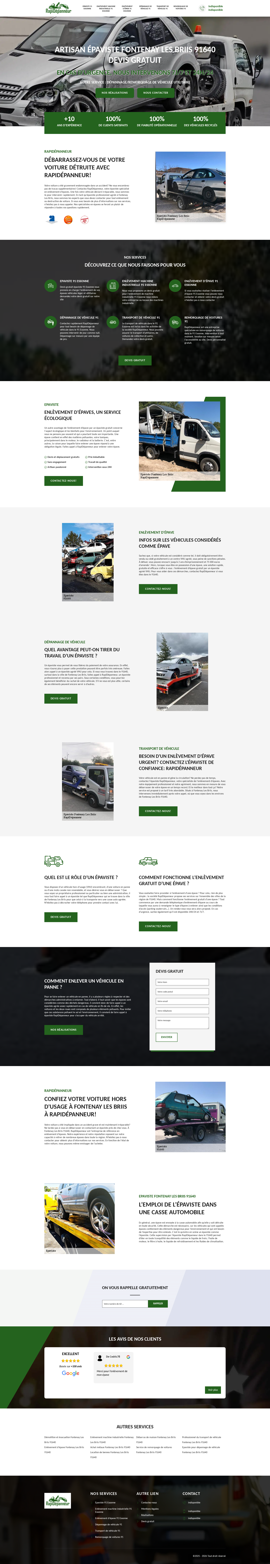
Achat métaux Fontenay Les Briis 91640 (110, 1447)
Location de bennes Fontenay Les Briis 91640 (109, 1455)
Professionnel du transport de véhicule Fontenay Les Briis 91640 (201, 1440)
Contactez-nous (149, 1503)
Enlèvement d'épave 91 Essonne (127, 8)
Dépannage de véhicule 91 (145, 7)
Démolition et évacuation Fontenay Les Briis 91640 (64, 1440)
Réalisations (147, 1515)
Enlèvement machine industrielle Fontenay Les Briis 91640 (112, 1440)
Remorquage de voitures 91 (181, 7)
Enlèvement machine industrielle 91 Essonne (106, 8)
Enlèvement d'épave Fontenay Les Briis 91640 (64, 1450)
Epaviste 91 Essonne (87, 7)
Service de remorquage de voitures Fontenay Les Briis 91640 (154, 1450)
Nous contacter (155, 92)
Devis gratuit (135, 360)
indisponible (215, 6)
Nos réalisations (115, 92)
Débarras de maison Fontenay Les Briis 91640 (156, 1440)
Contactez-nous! (64, 480)
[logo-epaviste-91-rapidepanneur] (58, 8)
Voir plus (213, 1390)
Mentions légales (150, 1509)
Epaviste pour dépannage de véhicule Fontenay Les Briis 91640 (201, 1450)
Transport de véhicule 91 (163, 7)
